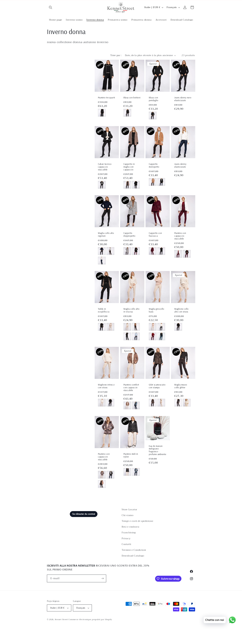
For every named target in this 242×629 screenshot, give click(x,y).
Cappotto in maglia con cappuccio (129, 167)
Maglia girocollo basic (156, 310)
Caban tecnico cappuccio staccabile (105, 167)
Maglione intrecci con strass (106, 386)
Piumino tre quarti (106, 97)
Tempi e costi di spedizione (137, 521)
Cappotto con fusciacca (155, 234)
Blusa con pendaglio (153, 99)
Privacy (126, 538)
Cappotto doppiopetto (129, 234)
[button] (50, 7)
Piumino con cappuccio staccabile (180, 236)
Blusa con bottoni (131, 97)
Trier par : (115, 55)
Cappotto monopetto (154, 165)
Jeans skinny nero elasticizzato (182, 99)
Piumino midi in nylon (130, 455)
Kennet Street (61, 619)
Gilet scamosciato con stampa (157, 386)
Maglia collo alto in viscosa (131, 310)
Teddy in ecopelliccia (103, 310)
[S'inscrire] (102, 578)
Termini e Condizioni (134, 550)
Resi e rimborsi (130, 527)
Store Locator (129, 509)
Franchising (129, 532)
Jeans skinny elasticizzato (180, 165)
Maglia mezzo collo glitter (180, 386)
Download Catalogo (133, 556)
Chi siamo (127, 515)
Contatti (126, 544)
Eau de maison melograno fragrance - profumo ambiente (157, 450)
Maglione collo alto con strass (181, 310)
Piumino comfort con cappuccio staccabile (131, 387)
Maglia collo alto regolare (106, 234)
